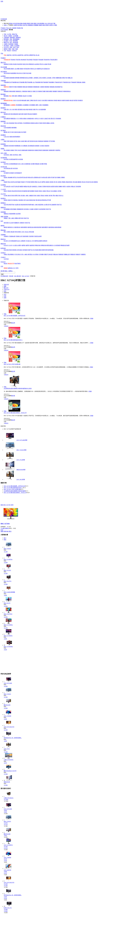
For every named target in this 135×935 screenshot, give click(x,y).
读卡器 (19, 100)
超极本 (10, 35)
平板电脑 (6, 37)
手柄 (15, 150)
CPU (10, 109)
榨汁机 (56, 182)
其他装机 (58, 118)
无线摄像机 (45, 105)
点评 (6, 289)
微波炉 (23, 182)
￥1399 (6, 885)
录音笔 (44, 123)
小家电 (11, 45)
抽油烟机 (10, 177)
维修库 (40, 25)
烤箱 (36, 182)
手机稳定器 (7, 59)
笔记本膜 (28, 73)
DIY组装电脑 (42, 109)
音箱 (11, 114)
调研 (35, 23)
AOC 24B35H (7, 870)
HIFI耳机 (6, 159)
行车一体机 (24, 254)
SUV (14, 268)
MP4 (7, 123)
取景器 (76, 100)
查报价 (11, 23)
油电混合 (10, 268)
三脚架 (31, 100)
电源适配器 (13, 73)
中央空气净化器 (14, 186)
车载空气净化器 (48, 254)
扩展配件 (3, 117)
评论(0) (6, 326)
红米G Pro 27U (8, 907)
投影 (11, 47)
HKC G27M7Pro (8, 559)
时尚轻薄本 (27, 68)
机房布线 (3, 248)
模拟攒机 (41, 23)
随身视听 (3, 121)
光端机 (32, 209)
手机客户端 (20, 28)
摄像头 (48, 123)
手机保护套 (46, 59)
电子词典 (14, 132)
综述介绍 (6, 284)
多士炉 (39, 182)
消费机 (16, 218)
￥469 (5, 871)
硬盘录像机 (13, 209)
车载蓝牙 (77, 254)
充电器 (55, 100)
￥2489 (6, 909)
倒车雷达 (30, 254)
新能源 (6, 268)
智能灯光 (30, 91)
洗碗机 (59, 177)
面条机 (47, 182)
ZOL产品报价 (4, 29)
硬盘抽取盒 (50, 245)
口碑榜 (15, 25)
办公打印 (6, 47)
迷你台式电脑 (28, 77)
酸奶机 (80, 182)
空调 (8, 141)
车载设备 (78, 82)
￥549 (5, 898)
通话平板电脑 (28, 82)
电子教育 (3, 130)
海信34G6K (7, 782)
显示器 (11, 276)
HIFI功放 (15, 168)
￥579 (5, 859)
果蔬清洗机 (69, 182)
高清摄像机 (19, 105)
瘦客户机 (64, 77)
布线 (16, 49)
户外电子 (3, 257)
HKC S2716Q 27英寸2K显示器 (12, 364)
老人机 (37, 55)
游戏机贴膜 (24, 150)
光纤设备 (19, 250)
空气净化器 (7, 186)
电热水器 (30, 177)
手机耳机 (18, 59)
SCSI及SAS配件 (17, 245)
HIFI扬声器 (4, 157)
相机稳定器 (7, 100)
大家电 (6, 44)
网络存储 (3, 243)
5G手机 (9, 34)
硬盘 (16, 109)
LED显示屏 (46, 204)
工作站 (40, 77)
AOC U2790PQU (8, 845)
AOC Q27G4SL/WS (9, 726)
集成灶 (6, 177)
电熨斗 (64, 186)
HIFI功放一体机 (8, 154)
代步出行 (3, 262)
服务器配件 (45, 227)
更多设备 (31, 231)
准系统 (44, 77)
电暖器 (21, 186)
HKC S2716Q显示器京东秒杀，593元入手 (15, 412)
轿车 (17, 268)
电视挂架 (40, 141)
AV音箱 (42, 145)
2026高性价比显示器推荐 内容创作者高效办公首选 (18, 388)
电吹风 (10, 191)
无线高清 (46, 145)
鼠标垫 (26, 114)
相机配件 (3, 98)
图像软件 (16, 222)
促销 (5, 297)
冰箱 (19, 141)
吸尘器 (29, 186)
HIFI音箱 (20, 159)
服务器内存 (17, 227)
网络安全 (3, 239)
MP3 (11, 42)
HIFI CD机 (21, 163)
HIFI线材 (11, 173)
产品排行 (3, 28)
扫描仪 (38, 195)
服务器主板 (31, 227)
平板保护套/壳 (58, 82)
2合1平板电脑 (36, 82)
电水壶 (84, 182)
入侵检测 (22, 241)
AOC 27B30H (7, 716)
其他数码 (3, 135)
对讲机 (11, 64)
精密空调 (44, 250)
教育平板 (11, 204)
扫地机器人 (35, 186)
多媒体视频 (12, 213)
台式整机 (3, 76)
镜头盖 (71, 100)
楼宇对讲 (20, 218)
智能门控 (35, 91)
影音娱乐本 (46, 68)
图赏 (56, 25)
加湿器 (52, 186)
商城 (18, 23)
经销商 (25, 23)
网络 (9, 49)
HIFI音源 (3, 162)
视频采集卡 (13, 118)
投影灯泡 (10, 200)
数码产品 (6, 42)
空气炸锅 (27, 182)
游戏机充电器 (38, 150)
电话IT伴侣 (25, 64)
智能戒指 (52, 86)
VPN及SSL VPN (29, 241)
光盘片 (42, 118)
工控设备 (48, 77)
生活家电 (16, 45)
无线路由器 (12, 236)
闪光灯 (39, 100)
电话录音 (19, 64)
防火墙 (6, 241)
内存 (13, 109)
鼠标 (19, 114)
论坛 (46, 23)
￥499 (5, 896)
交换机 (8, 231)
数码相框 (14, 127)
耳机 (16, 123)
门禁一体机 (11, 218)
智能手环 (11, 86)
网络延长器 (63, 245)
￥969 (5, 835)
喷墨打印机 (17, 195)
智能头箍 (25, 86)
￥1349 (6, 846)
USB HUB (6, 136)
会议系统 (18, 213)
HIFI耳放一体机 (17, 154)
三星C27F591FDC (8, 759)
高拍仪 (42, 195)
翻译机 (6, 132)
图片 (6, 287)
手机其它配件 (54, 59)
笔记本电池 (7, 73)
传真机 (46, 195)
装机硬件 (3, 107)
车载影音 (72, 254)
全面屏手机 (20, 55)
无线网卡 (6, 236)
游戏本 (21, 68)
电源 (27, 109)
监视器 (36, 209)
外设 (10, 40)
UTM (9, 241)
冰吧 (28, 141)
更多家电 (78, 186)
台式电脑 (15, 35)
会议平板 (6, 204)
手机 (5, 34)
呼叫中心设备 (43, 64)
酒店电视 (23, 204)
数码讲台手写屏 (46, 200)
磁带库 (28, 245)
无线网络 (3, 234)
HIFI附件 (3, 171)
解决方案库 (46, 25)
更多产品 (59, 204)
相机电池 (50, 100)
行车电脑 (40, 254)
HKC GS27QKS (8, 614)
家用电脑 (16, 77)
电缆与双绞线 (13, 250)
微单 (16, 96)
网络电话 (31, 64)
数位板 (30, 114)
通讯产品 (14, 34)
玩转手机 (25, 25)
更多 (6, 25)
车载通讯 (83, 254)
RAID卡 (6, 245)
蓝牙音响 (19, 123)
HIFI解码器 (27, 163)
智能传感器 (12, 91)
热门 (5, 538)
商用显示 (3, 203)
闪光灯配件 (45, 100)
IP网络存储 (43, 245)
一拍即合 (10, 271)
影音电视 (10, 44)
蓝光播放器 (31, 145)
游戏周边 (57, 150)
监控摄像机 (7, 209)
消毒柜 (63, 177)
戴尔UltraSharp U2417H (10, 770)
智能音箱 (24, 91)
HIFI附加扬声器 (13, 159)
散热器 (30, 109)
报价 (7, 531)
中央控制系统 (42, 209)
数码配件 (17, 136)
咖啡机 (96, 182)
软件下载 (52, 23)
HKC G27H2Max (8, 646)
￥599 (5, 860)
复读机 (19, 132)
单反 (11, 39)
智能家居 (18, 37)
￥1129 (6, 824)
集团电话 (6, 64)
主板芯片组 (47, 118)
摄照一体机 (39, 105)
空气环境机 (52, 141)
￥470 (5, 873)
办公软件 (11, 222)
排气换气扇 (53, 177)
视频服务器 (20, 209)
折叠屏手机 (32, 55)
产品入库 (8, 28)
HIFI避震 (6, 173)
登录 (2, 1)
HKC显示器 (17, 276)
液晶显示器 (7, 114)
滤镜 (28, 100)
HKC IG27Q (7, 603)
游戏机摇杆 (52, 150)
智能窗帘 (55, 91)
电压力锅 (10, 182)
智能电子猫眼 (42, 91)
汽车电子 (14, 50)
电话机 (15, 64)
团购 (21, 23)
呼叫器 (49, 64)
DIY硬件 (6, 40)
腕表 (15, 86)
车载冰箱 (55, 254)
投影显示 (3, 198)
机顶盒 (36, 141)
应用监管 (44, 241)
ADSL (23, 231)
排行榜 (15, 23)
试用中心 (51, 25)
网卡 (5, 231)
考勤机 (6, 218)
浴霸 (49, 177)
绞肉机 (51, 182)
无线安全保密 (38, 236)
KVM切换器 (56, 245)
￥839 (5, 812)
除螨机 (60, 186)
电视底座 (45, 141)
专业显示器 (17, 204)
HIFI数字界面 (43, 163)
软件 (18, 47)
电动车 (9, 50)
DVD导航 (35, 254)
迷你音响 (11, 145)
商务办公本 (33, 68)
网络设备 (3, 230)
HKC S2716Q (25, 276)
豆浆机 (60, 182)
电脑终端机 (59, 77)
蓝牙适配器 (7, 118)
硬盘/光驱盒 (23, 118)
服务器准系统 (38, 227)
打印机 (6, 195)
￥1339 (6, 884)
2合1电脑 (16, 68)
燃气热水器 (24, 177)
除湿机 (56, 186)
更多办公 (60, 195)
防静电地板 (50, 250)
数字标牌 (28, 204)
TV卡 (18, 118)
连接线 (83, 82)
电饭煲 (6, 182)
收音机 (68, 186)
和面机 (64, 182)
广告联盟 (13, 28)
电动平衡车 (17, 263)
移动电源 (15, 42)
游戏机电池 (31, 150)
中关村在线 (4, 19)
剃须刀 (6, 191)
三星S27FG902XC (9, 798)
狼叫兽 (13, 395)
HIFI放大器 (4, 166)
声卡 (37, 109)
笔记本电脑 (4, 67)
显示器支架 (39, 200)
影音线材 (36, 145)
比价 (5, 291)
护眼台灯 (73, 186)
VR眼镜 (42, 86)
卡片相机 (29, 96)
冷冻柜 (22, 141)
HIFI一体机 (4, 153)
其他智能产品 (58, 86)
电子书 (10, 132)
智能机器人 (19, 91)
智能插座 (6, 91)
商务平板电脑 (44, 82)
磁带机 (23, 245)
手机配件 (3, 58)
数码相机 (6, 39)
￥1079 (6, 823)
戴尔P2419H (7, 705)
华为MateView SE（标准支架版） (13, 737)
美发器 (36, 191)
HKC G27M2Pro (8, 635)
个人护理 (3, 189)
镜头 (11, 100)
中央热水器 (44, 177)
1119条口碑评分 (5, 528)
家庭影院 (6, 145)
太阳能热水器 (37, 177)
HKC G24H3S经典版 (9, 592)
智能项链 (46, 86)
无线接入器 (19, 236)
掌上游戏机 (7, 150)
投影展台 (15, 200)
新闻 (32, 23)
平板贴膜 (73, 82)
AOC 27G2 (7, 748)
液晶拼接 (40, 204)
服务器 (6, 49)
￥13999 (6, 799)
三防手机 (14, 55)
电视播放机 (17, 145)
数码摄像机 (16, 39)
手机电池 (12, 59)
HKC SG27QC (7, 581)
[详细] (91, 318)
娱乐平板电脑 (20, 82)
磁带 (68, 245)
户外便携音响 (26, 123)
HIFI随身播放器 (13, 163)
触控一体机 (35, 204)
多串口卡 (37, 118)
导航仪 (6, 254)
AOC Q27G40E (8, 683)
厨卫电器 (6, 45)
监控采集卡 (26, 209)
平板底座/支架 (67, 82)
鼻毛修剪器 (24, 191)
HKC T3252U (7, 548)
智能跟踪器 (36, 86)
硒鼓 (57, 195)
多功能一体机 (24, 195)
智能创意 (60, 91)
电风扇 (48, 186)
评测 (4, 531)
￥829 (5, 810)
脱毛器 (19, 191)
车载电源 (60, 254)
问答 (49, 23)
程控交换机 (18, 231)
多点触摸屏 (53, 204)
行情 (38, 23)
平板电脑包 (51, 82)
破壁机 (43, 182)
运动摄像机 (25, 105)
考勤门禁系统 (4, 216)
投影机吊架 (32, 200)
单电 (13, 96)
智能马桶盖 (49, 91)
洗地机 (40, 186)
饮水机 (92, 182)
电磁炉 (19, 182)
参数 (5, 286)
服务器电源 (58, 227)
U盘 (5, 127)
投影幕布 (20, 200)
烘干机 (15, 141)
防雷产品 (30, 250)
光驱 (34, 109)
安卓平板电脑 (13, 82)
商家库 (29, 23)
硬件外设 (3, 112)
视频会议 (6, 213)
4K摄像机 (13, 105)
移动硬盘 (8, 127)
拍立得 (25, 96)
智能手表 (6, 86)
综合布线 (6, 250)
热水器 (19, 177)
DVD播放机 (24, 145)
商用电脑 (22, 77)
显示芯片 (53, 118)
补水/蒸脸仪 (54, 191)
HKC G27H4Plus (8, 624)
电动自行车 (11, 263)
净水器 (88, 182)
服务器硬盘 (24, 227)
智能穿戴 (12, 37)
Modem (27, 231)
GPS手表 (6, 259)
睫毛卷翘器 (31, 191)
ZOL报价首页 (4, 276)
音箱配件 (34, 114)
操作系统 (6, 222)
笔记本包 (19, 73)
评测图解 (35, 25)
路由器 (12, 231)
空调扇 (44, 186)
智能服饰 (30, 86)
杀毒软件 (22, 222)
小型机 (53, 77)
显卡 (8, 109)
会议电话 (36, 64)
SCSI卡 (10, 245)
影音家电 (3, 144)
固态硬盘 (20, 109)
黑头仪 (48, 191)
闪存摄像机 (32, 105)
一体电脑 (35, 77)
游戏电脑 (11, 77)
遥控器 (32, 141)
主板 (5, 109)
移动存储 (3, 126)
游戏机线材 (45, 150)
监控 (14, 47)
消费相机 (20, 96)
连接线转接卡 (31, 118)
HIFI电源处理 (18, 173)
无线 (13, 49)
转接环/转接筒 (65, 100)
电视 (5, 141)
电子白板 (26, 200)
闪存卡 (15, 100)
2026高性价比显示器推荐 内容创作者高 (14, 491)
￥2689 (6, 911)
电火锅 (15, 182)
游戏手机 (9, 55)
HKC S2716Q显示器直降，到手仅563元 (14, 315)
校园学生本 (40, 68)
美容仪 (40, 191)
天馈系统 (31, 236)
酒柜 (25, 141)
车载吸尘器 (66, 254)
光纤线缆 (24, 250)
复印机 (50, 195)
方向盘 (19, 150)
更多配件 (80, 100)
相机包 (59, 100)
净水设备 (75, 182)
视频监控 (3, 207)
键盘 (22, 114)
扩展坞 (24, 73)
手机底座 (35, 59)
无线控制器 (25, 236)
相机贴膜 (23, 100)
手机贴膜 (40, 59)
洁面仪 (44, 191)
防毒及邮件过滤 (15, 241)
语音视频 (3, 212)
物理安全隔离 (38, 241)
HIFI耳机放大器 (8, 168)
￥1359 (6, 848)
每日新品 (19, 25)
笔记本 (6, 35)
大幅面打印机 (32, 195)
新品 (6, 271)
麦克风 (52, 123)
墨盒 (54, 195)
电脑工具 (70, 77)
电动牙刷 (14, 191)
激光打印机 (11, 195)
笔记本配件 (4, 71)
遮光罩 (35, 100)
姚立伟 (13, 322)
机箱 (24, 109)
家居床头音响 (34, 123)
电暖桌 (25, 186)
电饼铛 (32, 182)
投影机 (6, 200)
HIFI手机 (6, 163)
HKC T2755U (7, 570)
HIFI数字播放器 (35, 163)
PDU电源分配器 (37, 250)
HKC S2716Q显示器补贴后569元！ (13, 340)
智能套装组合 (67, 91)
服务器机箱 (51, 227)
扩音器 (40, 123)
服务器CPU (11, 227)
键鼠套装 (15, 114)
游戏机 (16, 44)
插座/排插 (12, 136)
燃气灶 (15, 177)
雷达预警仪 (11, 254)
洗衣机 (11, 141)
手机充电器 (29, 59)
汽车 (5, 50)
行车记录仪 (17, 254)
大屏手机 (26, 55)
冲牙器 (59, 191)
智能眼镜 (19, 86)
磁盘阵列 (32, 245)
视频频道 (30, 25)
